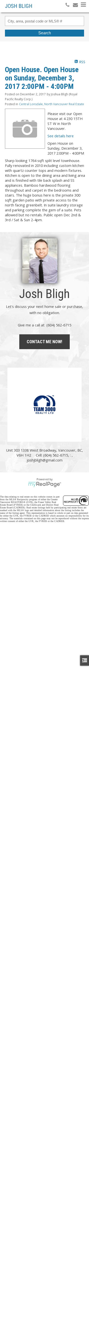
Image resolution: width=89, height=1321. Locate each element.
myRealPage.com (44, 484)
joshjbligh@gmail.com (45, 460)
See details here (60, 135)
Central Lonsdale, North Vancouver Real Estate (51, 104)
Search (44, 33)
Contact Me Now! (44, 341)
